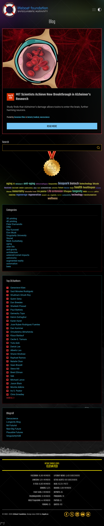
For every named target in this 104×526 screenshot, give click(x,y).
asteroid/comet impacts (17, 255)
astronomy (11, 258)
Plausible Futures (14, 432)
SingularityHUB (13, 436)
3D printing (11, 218)
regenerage (21, 194)
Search (98, 147)
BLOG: (56, 484)
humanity (98, 188)
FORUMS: (45, 504)
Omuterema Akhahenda (21, 332)
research (44, 195)
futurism (66, 188)
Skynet (9, 238)
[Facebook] (66, 514)
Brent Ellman (16, 372)
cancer (21, 188)
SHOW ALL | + (10, 398)
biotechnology (85, 183)
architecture (12, 252)
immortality (18, 191)
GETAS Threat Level (52, 465)
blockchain (8, 188)
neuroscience (44, 117)
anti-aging (29, 183)
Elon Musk (11, 232)
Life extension (55, 191)
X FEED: (35, 484)
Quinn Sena (16, 299)
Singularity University (16, 235)
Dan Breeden (16, 302)
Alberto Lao (15, 350)
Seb (12, 376)
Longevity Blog (13, 422)
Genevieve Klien (19, 117)
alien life (10, 246)
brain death (15, 188)
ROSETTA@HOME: (34, 500)
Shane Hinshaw (17, 354)
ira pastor (42, 191)
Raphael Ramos (18, 357)
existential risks (46, 188)
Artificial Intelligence (42, 184)
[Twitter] (72, 514)
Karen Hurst (16, 321)
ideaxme (9, 192)
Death (38, 188)
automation (11, 263)
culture (35, 188)
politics (96, 192)
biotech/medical (33, 117)
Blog (52, 22)
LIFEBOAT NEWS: (59, 476)
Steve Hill (14, 368)
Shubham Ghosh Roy (20, 295)
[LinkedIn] (77, 514)
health (78, 187)
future (60, 187)
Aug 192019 (10, 96)
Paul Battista (16, 310)
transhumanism (89, 195)
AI (14, 184)
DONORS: (43, 488)
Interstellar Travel (30, 192)
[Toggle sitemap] (94, 9)
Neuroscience (90, 192)
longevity (77, 191)
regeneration (34, 194)
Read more (52, 126)
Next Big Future (13, 429)
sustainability (66, 195)
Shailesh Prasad (18, 306)
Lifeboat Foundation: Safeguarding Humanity (45, 9)
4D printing (11, 221)
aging (9, 183)
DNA (8, 227)
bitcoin (96, 183)
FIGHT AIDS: (37, 492)
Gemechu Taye (17, 313)
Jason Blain (16, 383)
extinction (55, 188)
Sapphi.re (45, 514)
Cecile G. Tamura (18, 339)
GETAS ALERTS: (59, 480)
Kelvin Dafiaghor (18, 317)
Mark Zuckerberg (14, 241)
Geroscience (12, 418)
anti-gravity (11, 249)
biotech (74, 183)
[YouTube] (83, 514)
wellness (53, 198)
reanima (12, 195)
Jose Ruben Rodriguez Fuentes (25, 324)
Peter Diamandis (14, 224)
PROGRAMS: (58, 496)
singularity (53, 195)
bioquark (63, 184)
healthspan (89, 187)
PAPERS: (57, 500)
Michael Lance (17, 380)
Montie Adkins (17, 387)
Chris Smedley (17, 394)
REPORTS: (57, 492)
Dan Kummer (16, 328)
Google (72, 188)
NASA (85, 192)
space (59, 195)
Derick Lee (15, 346)
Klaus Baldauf (17, 335)
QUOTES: (57, 504)
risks (48, 195)
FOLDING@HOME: (35, 496)
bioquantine (52, 184)
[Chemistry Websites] (52, 164)
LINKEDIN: (35, 480)
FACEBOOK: (34, 476)
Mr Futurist (11, 425)
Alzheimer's (19, 184)
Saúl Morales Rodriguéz (21, 291)
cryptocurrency (28, 188)
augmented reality (15, 260)
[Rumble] (88, 514)
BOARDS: (57, 488)
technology (77, 195)
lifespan (68, 191)
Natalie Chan (16, 361)
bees (8, 266)
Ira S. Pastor (16, 390)
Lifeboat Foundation (19, 514)
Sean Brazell (16, 365)
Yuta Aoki (15, 343)
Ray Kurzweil (12, 229)
